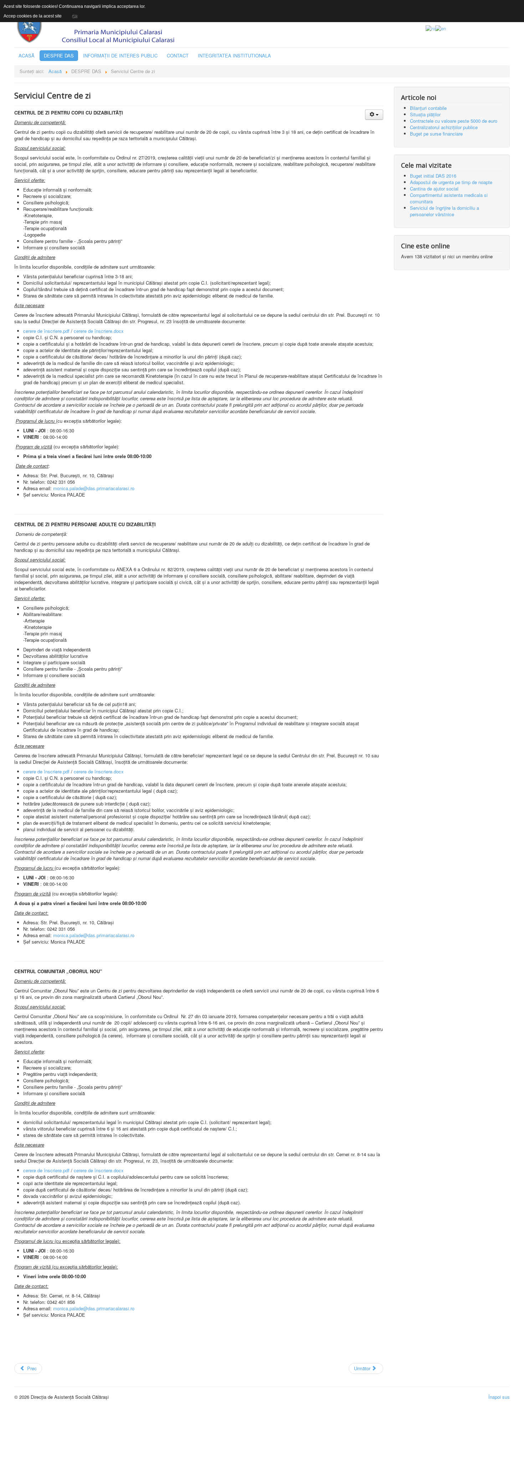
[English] (440, 27)
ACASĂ (27, 55)
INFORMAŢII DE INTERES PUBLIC (120, 55)
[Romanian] (430, 27)
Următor (363, 1368)
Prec (31, 1368)
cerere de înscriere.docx (99, 330)
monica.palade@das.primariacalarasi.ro (93, 488)
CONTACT (178, 55)
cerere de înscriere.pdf (46, 330)
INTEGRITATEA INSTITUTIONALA (234, 55)
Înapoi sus (499, 1396)
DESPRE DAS (59, 55)
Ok (74, 16)
